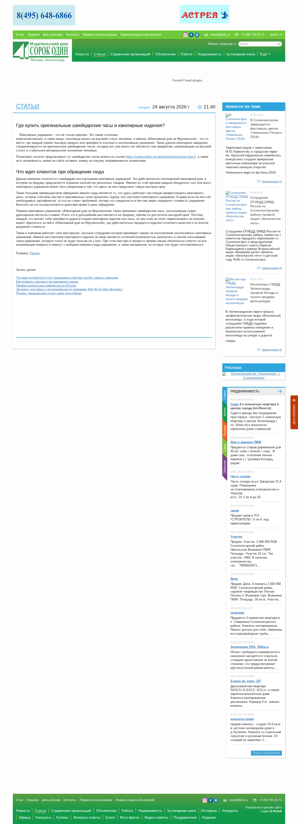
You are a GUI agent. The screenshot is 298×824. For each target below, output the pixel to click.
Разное (35, 253)
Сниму (224, 396)
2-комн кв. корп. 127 (245, 681)
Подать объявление (266, 753)
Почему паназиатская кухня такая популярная (48, 293)
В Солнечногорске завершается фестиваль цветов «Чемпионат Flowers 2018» (266, 128)
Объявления (165, 54)
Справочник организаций (130, 54)
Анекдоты (230, 811)
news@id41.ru (220, 34)
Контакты (72, 34)
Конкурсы (43, 817)
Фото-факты (129, 817)
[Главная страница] (40, 51)
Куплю (224, 412)
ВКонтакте (197, 34)
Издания (34, 34)
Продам (224, 430)
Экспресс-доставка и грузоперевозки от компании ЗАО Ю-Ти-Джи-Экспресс (69, 289)
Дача (234, 578)
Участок (236, 536)
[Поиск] (278, 44)
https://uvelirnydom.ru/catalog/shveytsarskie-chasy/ (161, 156)
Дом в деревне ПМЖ (245, 442)
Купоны (62, 817)
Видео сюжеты (156, 817)
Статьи (99, 54)
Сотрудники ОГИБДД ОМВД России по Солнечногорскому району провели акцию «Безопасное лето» (265, 210)
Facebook (191, 34)
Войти (275, 34)
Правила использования (100, 34)
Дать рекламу (293, 412)
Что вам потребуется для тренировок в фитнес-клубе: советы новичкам (67, 277)
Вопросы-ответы (87, 817)
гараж (234, 510)
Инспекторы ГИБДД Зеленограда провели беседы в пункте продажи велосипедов (265, 292)
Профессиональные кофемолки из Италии (46, 285)
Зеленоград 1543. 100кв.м (249, 647)
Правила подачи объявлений (140, 34)
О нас (20, 34)
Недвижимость (209, 54)
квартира (237, 612)
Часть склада (240, 476)
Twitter (185, 34)
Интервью (209, 811)
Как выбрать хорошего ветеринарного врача (47, 281)
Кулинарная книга (241, 54)
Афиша (24, 817)
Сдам (224, 447)
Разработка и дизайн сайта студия (263, 809)
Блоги (110, 817)
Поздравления (185, 817)
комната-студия (242, 719)
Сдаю (234, 404)
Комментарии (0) (272, 181)
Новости (82, 54)
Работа (186, 54)
